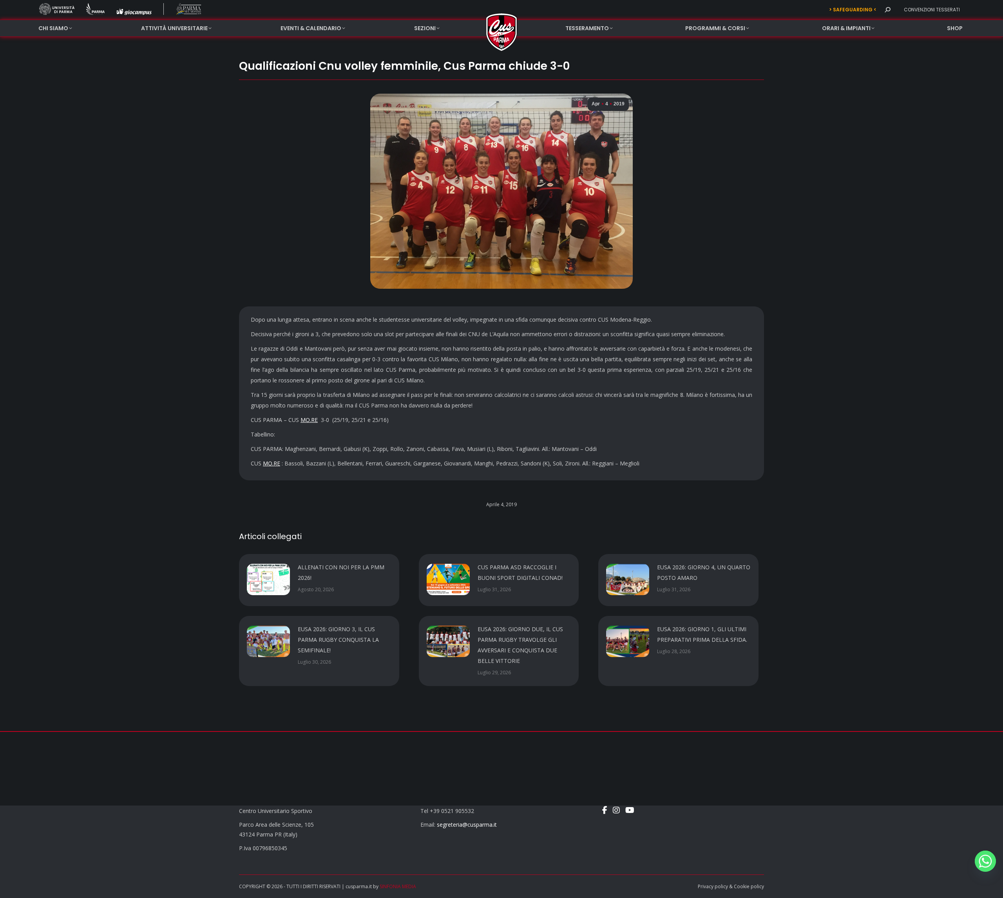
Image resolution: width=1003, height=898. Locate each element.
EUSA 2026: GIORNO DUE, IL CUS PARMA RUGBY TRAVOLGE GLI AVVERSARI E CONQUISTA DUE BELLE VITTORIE (520, 644)
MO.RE (309, 420)
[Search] (887, 10)
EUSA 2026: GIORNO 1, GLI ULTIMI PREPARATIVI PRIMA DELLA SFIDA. (702, 634)
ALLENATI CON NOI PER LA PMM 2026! (341, 572)
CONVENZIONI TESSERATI (932, 9)
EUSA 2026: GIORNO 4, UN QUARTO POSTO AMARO (703, 572)
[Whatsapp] (985, 861)
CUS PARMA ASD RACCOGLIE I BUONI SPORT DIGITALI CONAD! (520, 572)
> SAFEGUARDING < (852, 9)
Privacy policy (713, 886)
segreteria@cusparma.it (467, 824)
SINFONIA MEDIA (398, 886)
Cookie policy (749, 886)
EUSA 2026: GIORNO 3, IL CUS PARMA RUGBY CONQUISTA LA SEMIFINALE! (338, 639)
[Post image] (268, 579)
